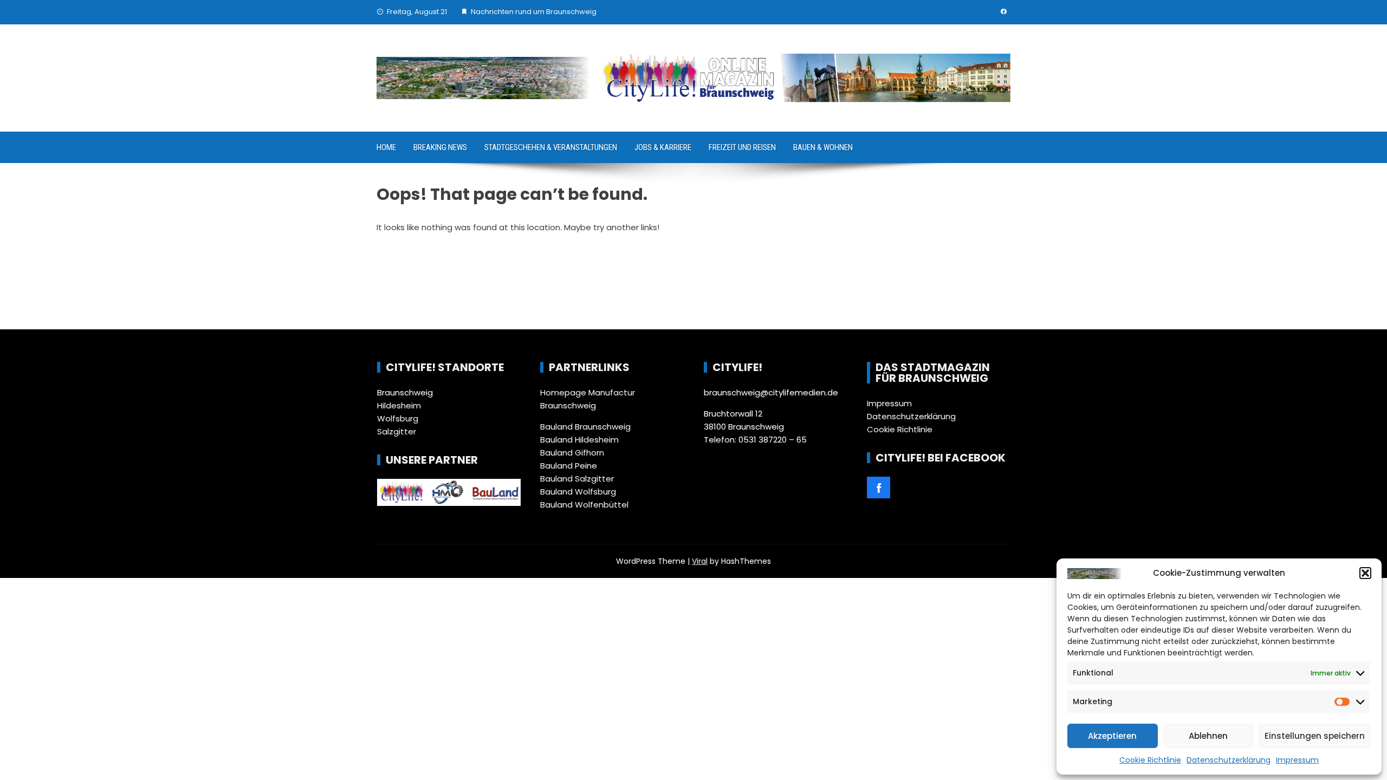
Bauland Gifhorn (572, 452)
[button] (1365, 573)
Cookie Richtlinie (1150, 760)
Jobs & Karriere (662, 147)
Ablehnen (1208, 736)
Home (386, 147)
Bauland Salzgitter (577, 478)
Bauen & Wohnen (823, 147)
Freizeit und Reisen (742, 147)
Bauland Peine (568, 465)
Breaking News (440, 147)
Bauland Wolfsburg (578, 491)
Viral (700, 561)
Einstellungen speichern (1315, 736)
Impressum (1297, 760)
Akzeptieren (1112, 736)
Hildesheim (399, 405)
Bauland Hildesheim (579, 439)
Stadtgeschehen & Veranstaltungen (550, 147)
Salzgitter (396, 431)
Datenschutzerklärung (1229, 760)
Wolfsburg (397, 418)
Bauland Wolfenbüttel (584, 504)
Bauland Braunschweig (585, 426)
